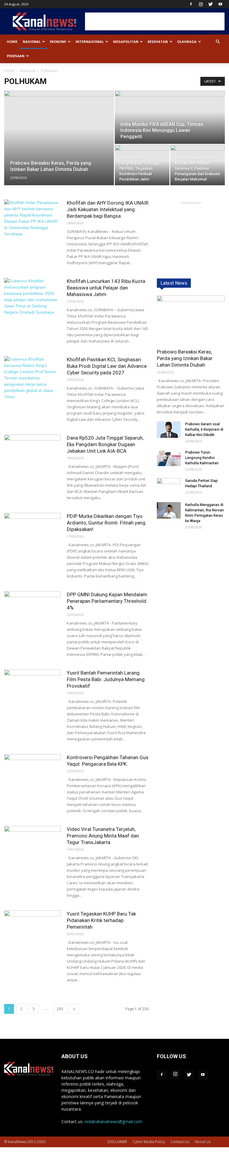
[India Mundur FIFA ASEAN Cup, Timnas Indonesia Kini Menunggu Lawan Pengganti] (170, 117)
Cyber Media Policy (149, 1141)
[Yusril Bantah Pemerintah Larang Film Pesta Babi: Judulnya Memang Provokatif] (32, 689)
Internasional (89, 41)
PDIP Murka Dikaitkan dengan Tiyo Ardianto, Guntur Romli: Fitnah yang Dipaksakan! (106, 522)
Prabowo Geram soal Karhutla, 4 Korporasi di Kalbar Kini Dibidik (204, 429)
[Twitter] (210, 4)
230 (60, 1008)
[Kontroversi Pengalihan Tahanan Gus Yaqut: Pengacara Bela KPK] (32, 773)
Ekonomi (58, 41)
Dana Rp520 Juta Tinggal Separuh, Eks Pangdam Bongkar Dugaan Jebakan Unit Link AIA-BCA (105, 444)
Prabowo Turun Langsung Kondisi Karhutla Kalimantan (202, 457)
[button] (218, 42)
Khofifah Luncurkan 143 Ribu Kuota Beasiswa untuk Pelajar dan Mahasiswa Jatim (106, 287)
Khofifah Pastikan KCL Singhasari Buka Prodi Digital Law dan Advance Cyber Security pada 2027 (107, 366)
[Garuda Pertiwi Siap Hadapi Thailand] (169, 486)
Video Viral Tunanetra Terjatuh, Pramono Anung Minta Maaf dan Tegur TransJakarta (103, 835)
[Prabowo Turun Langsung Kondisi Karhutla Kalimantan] (169, 458)
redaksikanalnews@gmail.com (113, 1121)
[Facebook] (190, 4)
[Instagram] (200, 4)
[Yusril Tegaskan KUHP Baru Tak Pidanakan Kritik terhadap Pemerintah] (32, 929)
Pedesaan (15, 56)
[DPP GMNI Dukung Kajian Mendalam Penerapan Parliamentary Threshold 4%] (32, 610)
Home (12, 41)
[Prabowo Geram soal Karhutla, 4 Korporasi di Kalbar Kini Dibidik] (169, 429)
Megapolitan (125, 41)
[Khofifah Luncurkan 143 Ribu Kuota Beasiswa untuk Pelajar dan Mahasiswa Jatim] (32, 297)
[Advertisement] (155, 21)
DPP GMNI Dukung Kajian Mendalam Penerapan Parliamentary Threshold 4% (107, 601)
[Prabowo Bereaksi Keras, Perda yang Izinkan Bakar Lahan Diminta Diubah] (59, 125)
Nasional (32, 41)
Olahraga (186, 41)
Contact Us (180, 1141)
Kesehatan (158, 41)
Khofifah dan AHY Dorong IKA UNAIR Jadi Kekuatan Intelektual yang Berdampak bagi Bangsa (107, 209)
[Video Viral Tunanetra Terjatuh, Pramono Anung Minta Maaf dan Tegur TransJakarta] (32, 845)
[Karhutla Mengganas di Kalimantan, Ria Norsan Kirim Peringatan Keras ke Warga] (169, 510)
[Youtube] (220, 4)
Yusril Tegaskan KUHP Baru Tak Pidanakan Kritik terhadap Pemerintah (101, 920)
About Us (203, 1141)
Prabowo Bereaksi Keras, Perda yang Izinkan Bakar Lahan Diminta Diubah (185, 358)
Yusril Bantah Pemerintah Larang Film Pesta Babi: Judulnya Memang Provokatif (106, 679)
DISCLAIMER (117, 1141)
